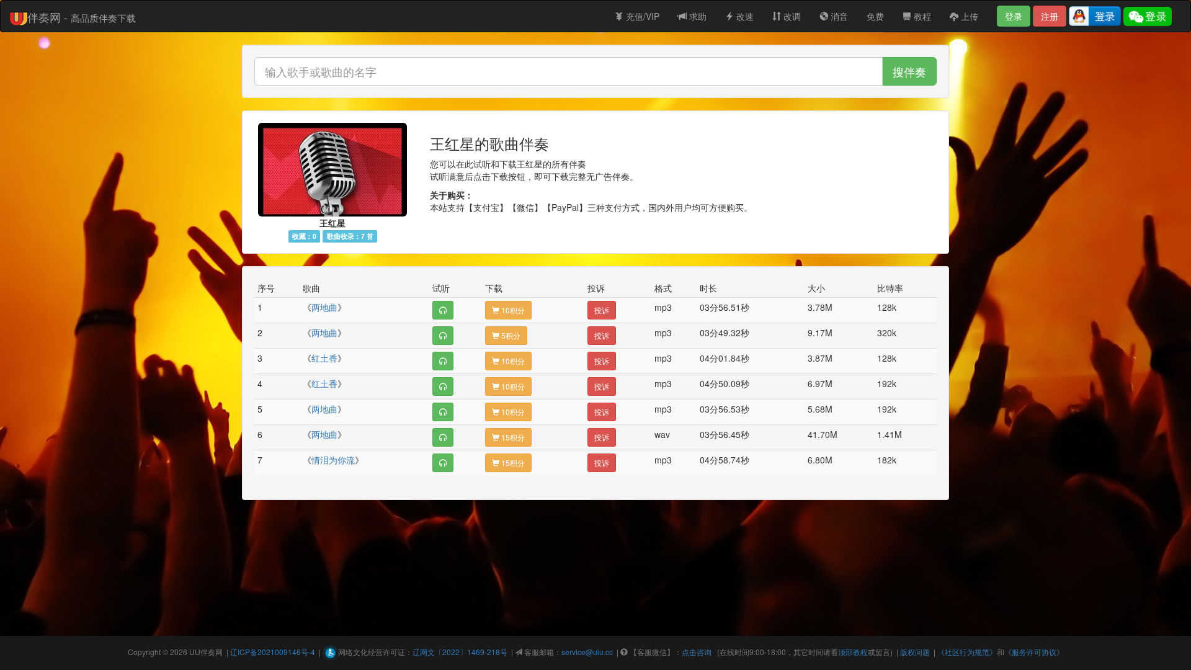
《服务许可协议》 (1034, 651)
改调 (791, 16)
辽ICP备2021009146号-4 (272, 651)
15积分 (512, 437)
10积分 (512, 310)
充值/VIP (641, 16)
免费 (875, 16)
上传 (968, 16)
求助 (697, 16)
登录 (1013, 16)
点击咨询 (696, 651)
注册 (1049, 16)
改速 (744, 16)
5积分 (509, 335)
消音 (838, 16)
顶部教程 (853, 651)
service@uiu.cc (587, 651)
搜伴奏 (909, 71)
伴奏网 (211, 651)
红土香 (324, 358)
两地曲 (324, 307)
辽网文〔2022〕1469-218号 (460, 651)
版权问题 (915, 651)
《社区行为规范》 (967, 651)
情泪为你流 (333, 459)
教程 (921, 16)
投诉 (601, 310)
